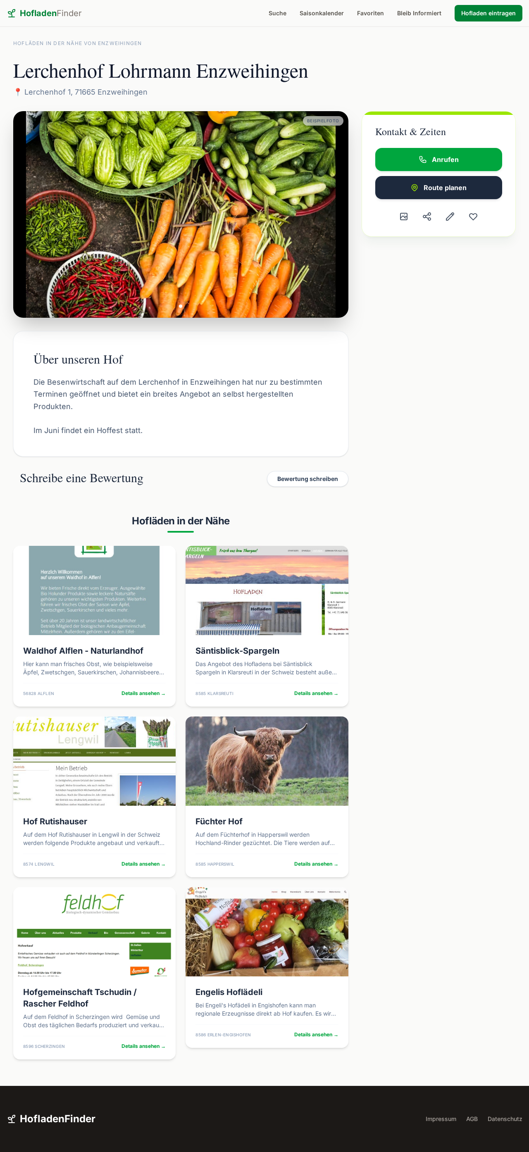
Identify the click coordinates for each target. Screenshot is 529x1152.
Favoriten (370, 13)
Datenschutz (505, 1118)
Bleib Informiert (419, 13)
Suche (277, 13)
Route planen (445, 187)
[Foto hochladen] (403, 216)
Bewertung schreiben (307, 478)
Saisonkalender (322, 13)
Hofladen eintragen (488, 13)
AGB (472, 1118)
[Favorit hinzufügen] (473, 216)
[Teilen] (426, 216)
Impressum (441, 1118)
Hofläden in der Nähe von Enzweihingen (77, 43)
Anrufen (445, 159)
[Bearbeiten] (450, 216)
